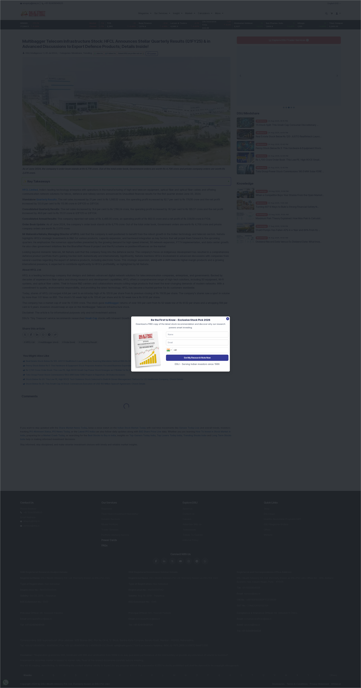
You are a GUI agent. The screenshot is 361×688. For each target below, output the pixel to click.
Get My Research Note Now (197, 357)
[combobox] (169, 350)
